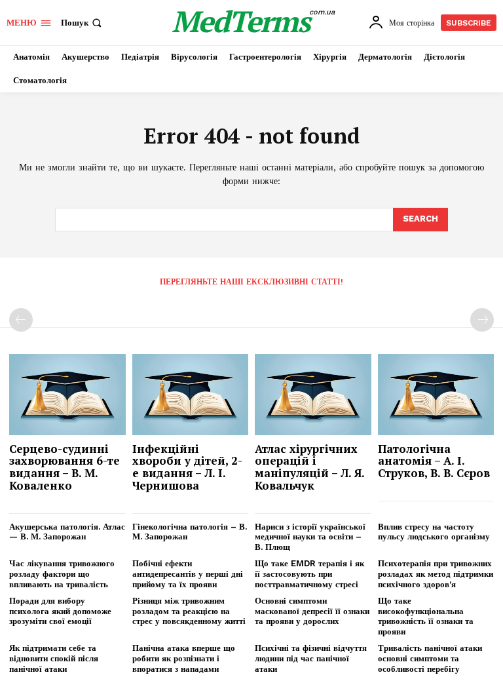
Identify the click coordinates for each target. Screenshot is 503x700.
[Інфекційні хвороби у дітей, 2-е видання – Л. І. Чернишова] (190, 394)
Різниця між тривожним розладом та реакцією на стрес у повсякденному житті (189, 611)
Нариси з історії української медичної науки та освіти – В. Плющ (310, 537)
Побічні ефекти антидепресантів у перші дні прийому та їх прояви (187, 573)
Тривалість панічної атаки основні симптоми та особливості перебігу (430, 658)
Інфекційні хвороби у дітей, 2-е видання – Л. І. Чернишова (187, 467)
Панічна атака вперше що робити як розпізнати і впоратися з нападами (183, 658)
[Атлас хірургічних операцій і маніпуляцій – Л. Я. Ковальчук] (313, 394)
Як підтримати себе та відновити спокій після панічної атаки (53, 658)
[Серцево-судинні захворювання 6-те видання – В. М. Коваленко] (67, 394)
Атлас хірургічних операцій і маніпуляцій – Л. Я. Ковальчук (310, 467)
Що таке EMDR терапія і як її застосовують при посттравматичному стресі (309, 573)
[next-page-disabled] (482, 320)
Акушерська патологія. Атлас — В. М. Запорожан (67, 532)
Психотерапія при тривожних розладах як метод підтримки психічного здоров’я (435, 573)
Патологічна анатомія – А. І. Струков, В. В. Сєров (434, 460)
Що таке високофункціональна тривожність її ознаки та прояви (426, 616)
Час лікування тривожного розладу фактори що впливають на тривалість (62, 573)
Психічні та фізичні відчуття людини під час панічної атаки (311, 658)
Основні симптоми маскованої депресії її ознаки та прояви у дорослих (312, 611)
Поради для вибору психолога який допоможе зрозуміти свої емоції (60, 611)
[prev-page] (21, 320)
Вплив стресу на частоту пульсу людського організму (434, 532)
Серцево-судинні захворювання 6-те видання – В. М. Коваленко (64, 467)
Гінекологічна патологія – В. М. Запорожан (189, 532)
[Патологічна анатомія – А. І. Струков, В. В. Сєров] (436, 394)
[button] (82, 22)
